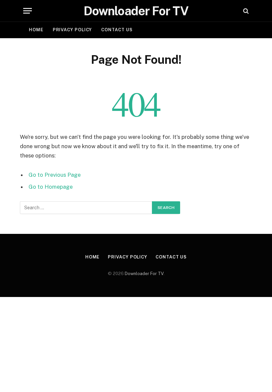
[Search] (245, 10)
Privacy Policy (72, 29)
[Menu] (27, 10)
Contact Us (116, 29)
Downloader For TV (144, 273)
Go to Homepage (51, 186)
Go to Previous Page (55, 174)
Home (36, 29)
